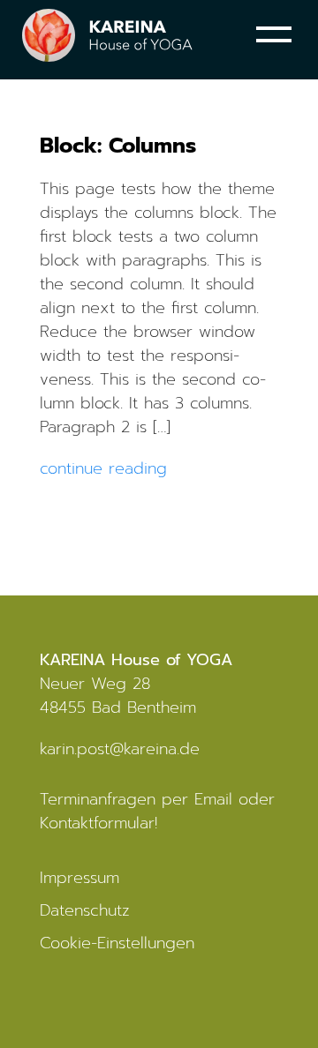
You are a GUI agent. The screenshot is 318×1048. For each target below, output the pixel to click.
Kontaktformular (97, 823)
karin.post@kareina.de (120, 749)
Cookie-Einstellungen (117, 943)
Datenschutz (85, 910)
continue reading (103, 468)
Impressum (79, 877)
